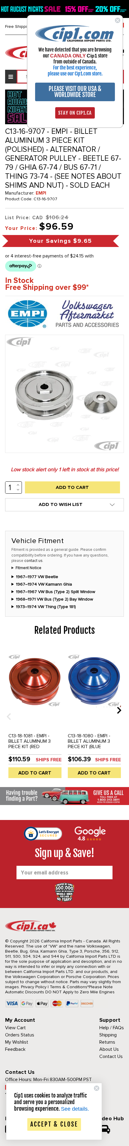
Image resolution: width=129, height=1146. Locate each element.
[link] (75, 33)
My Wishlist (16, 1042)
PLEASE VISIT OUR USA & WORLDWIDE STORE (75, 91)
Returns (107, 1042)
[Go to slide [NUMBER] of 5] (7, 710)
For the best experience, (75, 68)
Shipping (108, 1035)
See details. (75, 1109)
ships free (49, 760)
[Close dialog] (118, 20)
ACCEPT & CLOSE (54, 1124)
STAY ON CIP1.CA (75, 113)
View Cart (15, 1028)
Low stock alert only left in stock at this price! (64, 469)
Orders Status (19, 1035)
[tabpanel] (34, 714)
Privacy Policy (33, 986)
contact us (33, 560)
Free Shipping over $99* (47, 287)
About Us (109, 1049)
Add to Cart (34, 773)
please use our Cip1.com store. (75, 74)
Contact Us (111, 1056)
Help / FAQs (111, 1028)
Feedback (15, 1049)
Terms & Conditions (68, 986)
